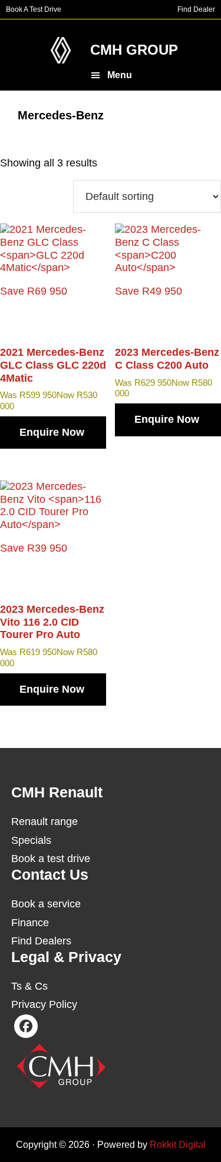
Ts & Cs (29, 986)
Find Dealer (196, 9)
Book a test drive (50, 858)
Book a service (46, 904)
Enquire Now (51, 432)
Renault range (44, 821)
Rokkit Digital (178, 1145)
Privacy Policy (44, 1004)
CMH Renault (60, 50)
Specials (31, 840)
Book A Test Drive (33, 9)
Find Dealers (41, 941)
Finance (30, 923)
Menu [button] (119, 75)
